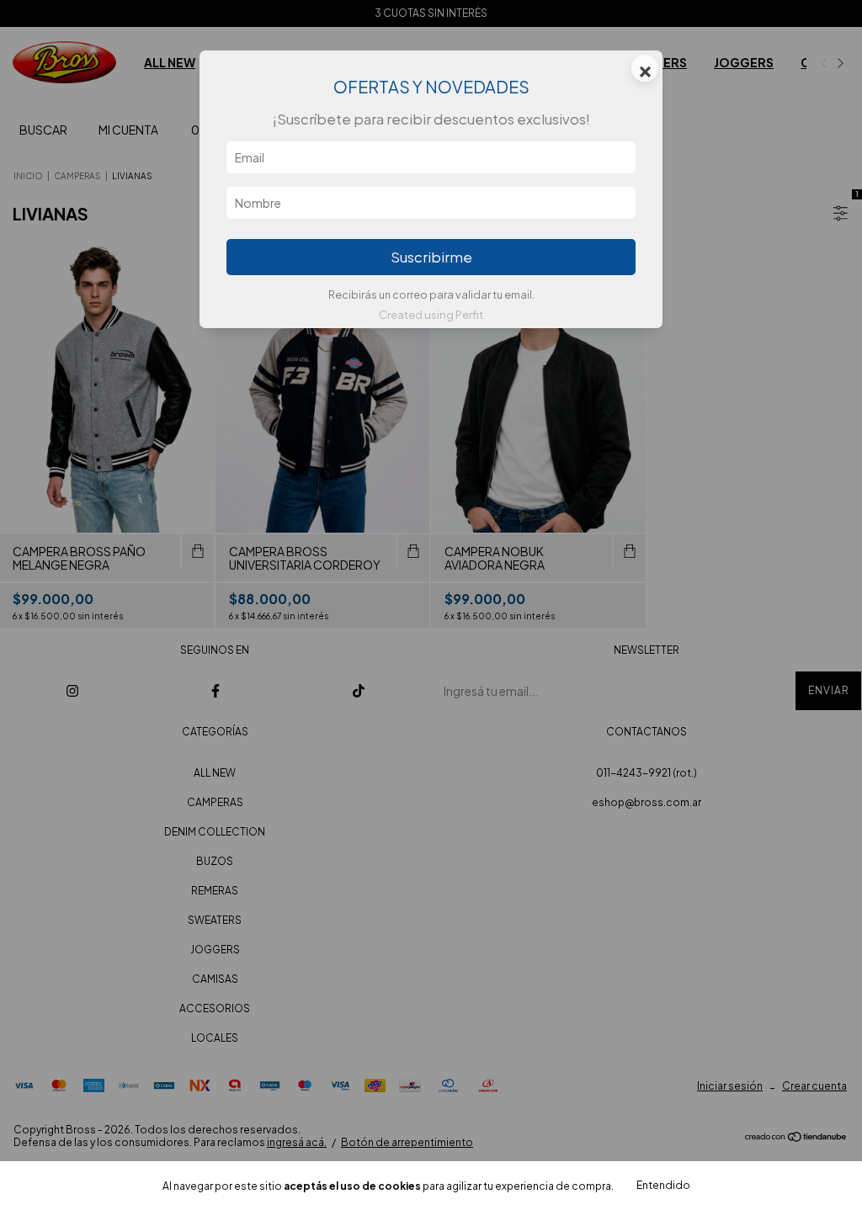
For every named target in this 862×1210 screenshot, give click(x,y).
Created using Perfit (431, 314)
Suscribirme (431, 257)
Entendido (663, 1185)
